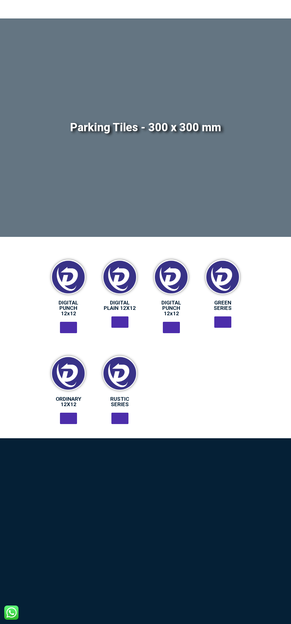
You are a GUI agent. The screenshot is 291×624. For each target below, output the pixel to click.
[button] (68, 327)
